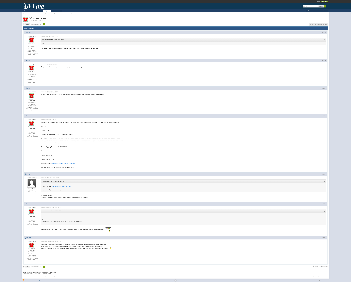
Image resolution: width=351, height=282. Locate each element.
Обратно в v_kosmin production (320, 266)
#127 (323, 237)
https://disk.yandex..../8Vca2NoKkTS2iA (63, 163)
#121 (323, 32)
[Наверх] (175, 280)
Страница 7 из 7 (35, 24)
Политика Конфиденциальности (320, 276)
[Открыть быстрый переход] (326, 11)
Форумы (47, 10)
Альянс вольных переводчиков (32, 10)
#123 (323, 88)
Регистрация (324, 1)
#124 (323, 116)
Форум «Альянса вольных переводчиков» (32, 276)
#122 (323, 60)
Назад (27, 24)
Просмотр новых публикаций (316, 10)
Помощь (38, 280)
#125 (323, 174)
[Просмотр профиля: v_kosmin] (31, 40)
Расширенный (327, 6)
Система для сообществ (316, 280)
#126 (323, 204)
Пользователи (56, 10)
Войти (318, 1)
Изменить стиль (30, 280)
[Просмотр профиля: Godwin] (31, 183)
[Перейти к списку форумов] (33, 6)
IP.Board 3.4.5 (325, 280)
